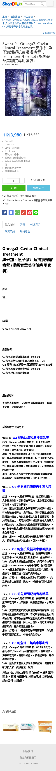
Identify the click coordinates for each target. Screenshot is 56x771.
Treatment (10, 150)
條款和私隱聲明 (28, 757)
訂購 (14, 188)
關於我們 (28, 751)
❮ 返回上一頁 (48, 32)
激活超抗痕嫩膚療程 (15, 157)
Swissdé (9, 141)
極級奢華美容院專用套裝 (17, 161)
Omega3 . (10, 144)
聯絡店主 (38, 188)
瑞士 (7, 164)
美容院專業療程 (13, 167)
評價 (22, 224)
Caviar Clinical (12, 147)
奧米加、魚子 (12, 154)
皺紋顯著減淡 (12, 171)
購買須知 (10, 231)
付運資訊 (35, 224)
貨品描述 (10, 224)
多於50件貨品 (37, 179)
